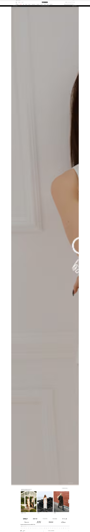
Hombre (19, 2)
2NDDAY (33, 530)
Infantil (22, 2)
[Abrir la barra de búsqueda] (64, 4)
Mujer (16, 2)
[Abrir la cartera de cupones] (66, 2)
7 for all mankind (58, 530)
